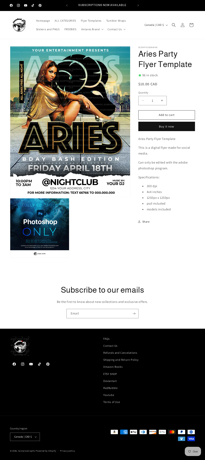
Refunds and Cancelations (120, 353)
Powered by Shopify (46, 450)
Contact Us (110, 346)
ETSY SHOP (110, 374)
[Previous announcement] (66, 5)
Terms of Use (111, 402)
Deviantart (110, 381)
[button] (92, 29)
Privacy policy (67, 450)
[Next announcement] (138, 5)
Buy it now (166, 126)
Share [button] (146, 221)
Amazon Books (113, 367)
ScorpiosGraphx (26, 450)
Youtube (108, 395)
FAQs (106, 338)
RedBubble (110, 388)
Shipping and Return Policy (121, 360)
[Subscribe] (134, 313)
